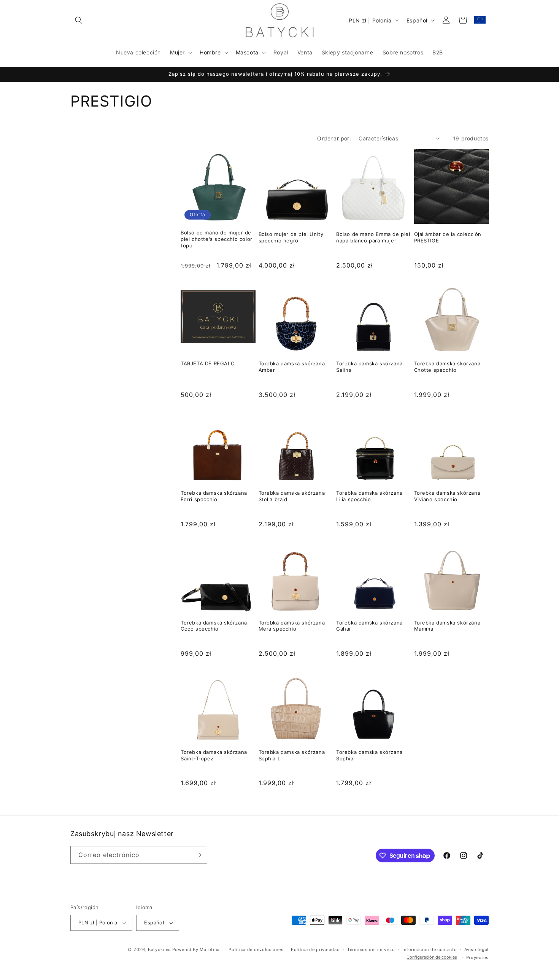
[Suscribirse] (198, 855)
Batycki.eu (159, 949)
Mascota (247, 52)
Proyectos (477, 957)
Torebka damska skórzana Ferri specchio (214, 496)
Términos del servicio (371, 949)
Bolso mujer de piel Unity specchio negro (291, 237)
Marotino (210, 949)
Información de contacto (429, 949)
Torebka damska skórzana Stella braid (292, 496)
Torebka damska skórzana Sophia (369, 755)
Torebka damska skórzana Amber (292, 366)
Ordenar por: (334, 138)
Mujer (177, 52)
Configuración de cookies (432, 957)
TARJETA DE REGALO (208, 363)
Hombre (210, 52)
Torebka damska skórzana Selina (369, 366)
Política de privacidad (315, 949)
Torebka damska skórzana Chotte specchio (447, 366)
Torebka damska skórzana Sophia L (292, 755)
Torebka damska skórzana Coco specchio (214, 626)
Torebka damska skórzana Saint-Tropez (214, 755)
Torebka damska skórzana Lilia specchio (369, 496)
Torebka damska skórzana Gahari (369, 626)
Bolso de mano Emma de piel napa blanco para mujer (373, 237)
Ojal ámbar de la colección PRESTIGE (448, 237)
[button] (78, 20)
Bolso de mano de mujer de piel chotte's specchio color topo (217, 239)
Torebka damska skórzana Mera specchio (292, 626)
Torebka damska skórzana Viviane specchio (447, 496)
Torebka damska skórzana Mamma (447, 626)
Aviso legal (476, 949)
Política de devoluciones (256, 949)
